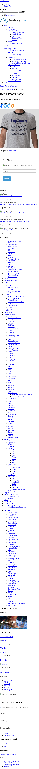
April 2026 (7, 687)
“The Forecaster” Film (19, 59)
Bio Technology (13, 514)
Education (11, 537)
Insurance (11, 364)
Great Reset (11, 355)
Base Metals (16, 468)
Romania (11, 409)
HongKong (11, 359)
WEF (9, 600)
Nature (10, 391)
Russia (10, 412)
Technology (12, 491)
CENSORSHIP (13, 521)
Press (9, 571)
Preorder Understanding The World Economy (14, 221)
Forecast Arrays (13, 287)
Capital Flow (12, 519)
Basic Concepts (17, 54)
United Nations (13, 594)
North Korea (12, 398)
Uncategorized (8, 89)
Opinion (10, 257)
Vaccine (10, 435)
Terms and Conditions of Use (13, 761)
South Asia (11, 419)
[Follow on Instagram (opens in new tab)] (5, 9)
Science (10, 416)
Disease (10, 337)
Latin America (12, 375)
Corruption (11, 534)
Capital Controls (13, 518)
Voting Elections (13, 271)
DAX (14, 478)
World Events (8, 510)
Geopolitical (12, 542)
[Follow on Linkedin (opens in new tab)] (1, 9)
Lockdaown (12, 378)
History (14, 74)
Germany (15, 40)
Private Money (12, 573)
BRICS (10, 516)
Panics (10, 307)
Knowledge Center (10, 49)
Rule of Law (12, 410)
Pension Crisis (12, 566)
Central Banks (12, 523)
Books (6, 282)
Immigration (8, 312)
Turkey (10, 432)
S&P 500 (15, 487)
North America (12, 393)
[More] (12, 106)
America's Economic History (17, 296)
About (6, 82)
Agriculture (11, 443)
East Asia (11, 339)
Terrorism (11, 587)
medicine (11, 382)
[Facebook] (2, 106)
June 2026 (7, 684)
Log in (14, 754)
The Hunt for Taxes (14, 589)
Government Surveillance (12, 291)
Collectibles (11, 332)
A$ (13, 451)
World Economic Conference (17, 507)
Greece (10, 357)
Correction (11, 532)
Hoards (10, 303)
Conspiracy (11, 530)
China (10, 330)
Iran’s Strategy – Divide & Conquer (11, 230)
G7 (9, 541)
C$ (13, 453)
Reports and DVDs (14, 496)
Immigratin (11, 551)
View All (7, 691)
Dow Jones (15, 480)
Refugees (15, 350)
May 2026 (7, 685)
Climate (10, 528)
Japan (10, 373)
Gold (13, 66)
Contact (6, 745)
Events (6, 45)
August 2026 (8, 680)
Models (10, 52)
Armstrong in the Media (11, 273)
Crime (10, 334)
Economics (11, 29)
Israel (9, 369)
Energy (10, 448)
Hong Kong (8, 309)
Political (14, 77)
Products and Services (11, 494)
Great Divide (8, 293)
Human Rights (12, 548)
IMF (9, 550)
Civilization (11, 526)
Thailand (11, 428)
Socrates (10, 498)
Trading (10, 266)
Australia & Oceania (14, 318)
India (9, 362)
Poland (10, 402)
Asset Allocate (12, 245)
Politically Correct (13, 259)
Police (10, 403)
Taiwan (10, 427)
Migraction (11, 387)
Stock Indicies (12, 476)
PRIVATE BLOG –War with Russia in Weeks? (15, 213)
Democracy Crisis (13, 336)
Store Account (12, 86)
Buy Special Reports (14, 81)
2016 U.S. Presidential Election (22, 394)
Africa (10, 316)
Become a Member (6, 754)
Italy (9, 371)
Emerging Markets (18, 33)
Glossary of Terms (18, 56)
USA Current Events (18, 396)
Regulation (11, 261)
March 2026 (8, 689)
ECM (10, 250)
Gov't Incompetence (14, 546)
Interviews (11, 57)
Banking (6, 278)
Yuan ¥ (14, 462)
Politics (10, 27)
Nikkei (14, 484)
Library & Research (14, 65)
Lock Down (12, 377)
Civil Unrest (12, 525)
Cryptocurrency (13, 535)
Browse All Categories (15, 43)
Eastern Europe (13, 341)
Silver (14, 473)
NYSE (14, 485)
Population (11, 569)
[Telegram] (8, 106)
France (10, 352)
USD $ (14, 459)
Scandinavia (12, 414)
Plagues (6, 493)
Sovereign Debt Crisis (15, 582)
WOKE (10, 601)
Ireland (10, 368)
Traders (10, 591)
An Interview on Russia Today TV (11, 196)
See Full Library (17, 79)
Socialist (10, 262)
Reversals (11, 289)
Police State (11, 567)
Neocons (11, 562)
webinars (7, 509)
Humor (6, 311)
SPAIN (10, 423)
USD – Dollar (16, 70)
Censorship (11, 327)
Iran (9, 366)
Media (10, 380)
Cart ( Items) (10, 15)
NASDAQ (15, 482)
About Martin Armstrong (16, 50)
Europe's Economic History (16, 302)
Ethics (14, 36)
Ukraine (10, 434)
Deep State (11, 248)
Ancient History (13, 300)
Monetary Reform (13, 559)
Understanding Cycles (15, 270)
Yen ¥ (14, 460)
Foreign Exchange (14, 450)
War (9, 598)
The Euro (15, 68)
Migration (11, 389)
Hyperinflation (12, 305)
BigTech (10, 319)
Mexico (10, 384)
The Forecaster (12, 277)
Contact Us (7, 6)
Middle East (12, 385)
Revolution (11, 407)
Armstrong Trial (13, 275)
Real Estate (11, 475)
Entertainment (16, 34)
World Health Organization (16, 603)
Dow (13, 72)
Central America (13, 328)
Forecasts (7, 284)
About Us (7, 4)
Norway (10, 400)
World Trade (12, 605)
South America (12, 418)
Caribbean (11, 325)
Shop (5, 47)
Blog (5, 25)
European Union (17, 38)
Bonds (10, 444)
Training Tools (12, 268)
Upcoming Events (9, 505)
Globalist (11, 544)
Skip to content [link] (5, 1)
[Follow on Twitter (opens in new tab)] (4, 9)
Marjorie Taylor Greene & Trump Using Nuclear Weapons (18, 204)
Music (10, 255)
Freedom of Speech (14, 539)
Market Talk (12, 41)
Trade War (11, 430)
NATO (10, 560)
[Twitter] (5, 106)
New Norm (11, 564)
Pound (14, 457)
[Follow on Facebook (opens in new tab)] (2, 9)
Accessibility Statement (11, 765)
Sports (10, 264)
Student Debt (12, 584)
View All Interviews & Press (21, 63)
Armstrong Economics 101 (12, 241)
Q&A (6, 500)
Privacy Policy (8, 763)
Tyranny (10, 592)
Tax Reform (16, 75)
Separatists (11, 580)
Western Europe (13, 437)
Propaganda (12, 575)
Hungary (11, 361)
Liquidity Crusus (13, 557)
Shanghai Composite (18, 489)
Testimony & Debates (19, 61)
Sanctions (11, 578)
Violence (11, 596)
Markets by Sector (10, 441)
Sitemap (6, 766)
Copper (14, 469)
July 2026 (7, 682)
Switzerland (12, 425)
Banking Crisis (12, 512)
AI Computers (12, 243)
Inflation (10, 253)
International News (14, 31)
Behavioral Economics (11, 280)
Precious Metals (13, 466)
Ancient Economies (14, 298)
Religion (10, 576)
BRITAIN (11, 321)
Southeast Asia (12, 421)
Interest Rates (12, 464)
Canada (10, 323)
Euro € (14, 455)
